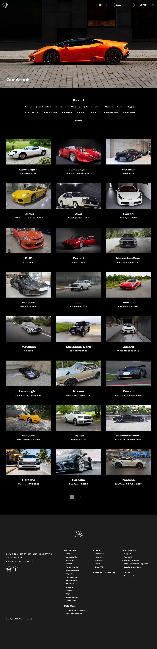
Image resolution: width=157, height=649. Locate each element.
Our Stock (70, 550)
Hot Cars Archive (74, 614)
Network (99, 557)
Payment (128, 557)
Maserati (70, 587)
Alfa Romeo (71, 584)
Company (99, 554)
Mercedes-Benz (73, 570)
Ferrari (69, 554)
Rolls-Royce (71, 580)
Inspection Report (132, 560)
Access (98, 560)
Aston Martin (72, 567)
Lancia (69, 590)
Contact (127, 572)
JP (141, 5)
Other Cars (71, 600)
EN (146, 5)
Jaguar (69, 594)
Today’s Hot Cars (74, 610)
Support (127, 554)
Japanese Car (72, 597)
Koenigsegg (71, 577)
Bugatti (69, 574)
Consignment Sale (132, 567)
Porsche (70, 564)
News (97, 564)
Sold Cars (70, 606)
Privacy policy (130, 576)
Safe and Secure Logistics (136, 564)
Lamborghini (71, 557)
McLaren (70, 560)
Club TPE (99, 567)
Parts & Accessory (104, 572)
